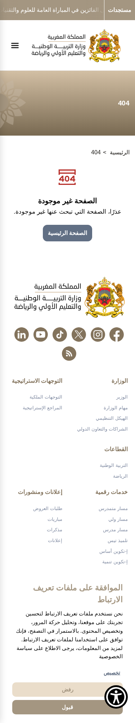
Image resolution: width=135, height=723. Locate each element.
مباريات (55, 519)
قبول (67, 707)
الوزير (122, 397)
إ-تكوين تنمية (115, 561)
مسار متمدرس (113, 508)
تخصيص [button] (112, 673)
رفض (67, 689)
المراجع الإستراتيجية (42, 407)
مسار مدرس (115, 529)
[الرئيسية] (76, 45)
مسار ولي (118, 519)
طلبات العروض (47, 508)
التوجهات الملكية (46, 397)
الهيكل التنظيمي (112, 418)
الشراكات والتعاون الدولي (102, 429)
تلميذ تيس (118, 540)
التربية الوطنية (114, 465)
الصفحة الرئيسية (67, 233)
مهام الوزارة (116, 407)
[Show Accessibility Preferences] (116, 697)
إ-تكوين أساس (113, 551)
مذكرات (54, 529)
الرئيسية (120, 152)
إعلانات (55, 540)
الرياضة (120, 476)
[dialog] (67, 647)
